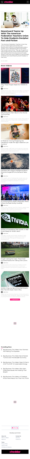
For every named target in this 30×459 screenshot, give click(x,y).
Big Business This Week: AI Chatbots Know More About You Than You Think (16, 377)
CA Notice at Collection (7, 447)
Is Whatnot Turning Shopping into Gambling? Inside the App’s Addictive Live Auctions (14, 142)
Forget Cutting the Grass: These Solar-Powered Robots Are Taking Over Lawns (14, 259)
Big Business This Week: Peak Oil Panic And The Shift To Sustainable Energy (16, 363)
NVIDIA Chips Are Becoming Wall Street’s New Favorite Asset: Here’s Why (14, 289)
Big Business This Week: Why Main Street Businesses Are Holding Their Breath (15, 370)
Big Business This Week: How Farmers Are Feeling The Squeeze (15, 350)
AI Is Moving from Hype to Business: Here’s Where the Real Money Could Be (15, 202)
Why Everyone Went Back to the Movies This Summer (14, 113)
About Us (4, 439)
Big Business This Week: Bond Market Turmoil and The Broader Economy (15, 356)
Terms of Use (4, 445)
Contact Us (18, 439)
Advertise (18, 437)
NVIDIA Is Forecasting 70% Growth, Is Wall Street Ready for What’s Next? (14, 230)
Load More (15, 299)
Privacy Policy (5, 443)
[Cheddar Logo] (8, 2)
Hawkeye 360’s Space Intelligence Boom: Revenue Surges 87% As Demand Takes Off (14, 172)
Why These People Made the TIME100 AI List (14, 85)
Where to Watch (5, 437)
